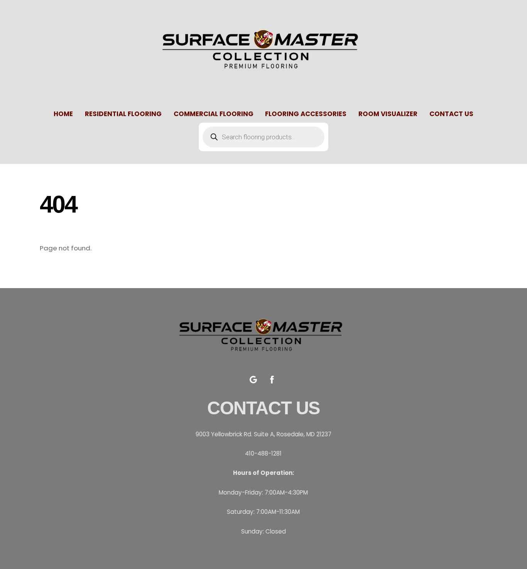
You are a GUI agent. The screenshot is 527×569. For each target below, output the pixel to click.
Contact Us (451, 113)
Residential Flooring (123, 113)
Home (63, 113)
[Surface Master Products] (263, 76)
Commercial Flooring (213, 113)
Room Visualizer (387, 113)
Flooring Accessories (305, 113)
